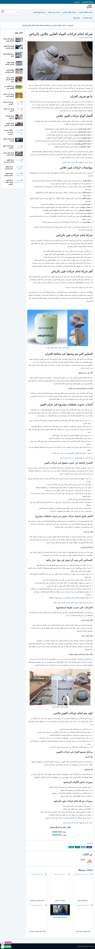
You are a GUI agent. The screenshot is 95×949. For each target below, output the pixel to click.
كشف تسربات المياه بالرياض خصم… (10, 79)
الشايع (83, 859)
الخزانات (81, 640)
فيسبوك (88, 847)
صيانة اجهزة (76, 18)
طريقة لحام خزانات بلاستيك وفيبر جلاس (65, 602)
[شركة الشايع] (89, 6)
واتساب (70, 847)
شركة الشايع (62, 91)
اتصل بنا (77, 2)
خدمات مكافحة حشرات (85, 12)
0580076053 (57, 832)
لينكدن (77, 847)
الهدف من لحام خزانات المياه (69, 458)
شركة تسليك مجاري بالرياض (37, 900)
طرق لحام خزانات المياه (70, 823)
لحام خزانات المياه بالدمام (60, 917)
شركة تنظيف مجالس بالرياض (82, 931)
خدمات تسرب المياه (54, 12)
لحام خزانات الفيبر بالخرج (70, 162)
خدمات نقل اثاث (87, 18)
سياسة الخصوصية (87, 2)
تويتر (82, 847)
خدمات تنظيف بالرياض (69, 12)
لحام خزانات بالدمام (72, 287)
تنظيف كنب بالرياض (60, 900)
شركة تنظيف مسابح (83, 900)
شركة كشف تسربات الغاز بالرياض (9, 182)
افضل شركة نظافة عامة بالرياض (37, 931)
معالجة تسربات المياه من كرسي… (8, 132)
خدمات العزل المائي (39, 12)
